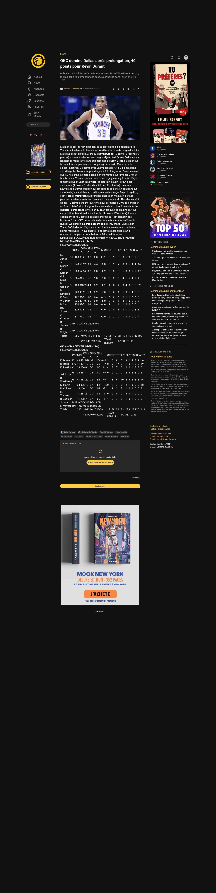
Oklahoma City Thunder (94, 436)
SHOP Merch (37, 114)
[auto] (172, 57)
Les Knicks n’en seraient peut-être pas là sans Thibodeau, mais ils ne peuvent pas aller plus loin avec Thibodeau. (170, 317)
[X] (138, 89)
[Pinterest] (123, 89)
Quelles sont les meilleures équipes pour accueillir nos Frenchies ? (170, 252)
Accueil (38, 76)
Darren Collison (66, 436)
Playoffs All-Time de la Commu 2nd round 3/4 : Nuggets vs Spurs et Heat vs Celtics (170, 272)
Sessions (39, 100)
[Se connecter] (186, 57)
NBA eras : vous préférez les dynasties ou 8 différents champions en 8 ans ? (171, 265)
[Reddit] (128, 89)
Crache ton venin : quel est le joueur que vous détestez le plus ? (169, 324)
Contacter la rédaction (159, 426)
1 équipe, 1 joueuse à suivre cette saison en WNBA (171, 258)
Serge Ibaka (125, 436)
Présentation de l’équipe (160, 433)
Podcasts (39, 94)
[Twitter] (36, 135)
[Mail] (133, 89)
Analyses (39, 88)
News (37, 82)
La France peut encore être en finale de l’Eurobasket (169, 278)
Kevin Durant (79, 436)
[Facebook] (113, 89)
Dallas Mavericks (121, 432)
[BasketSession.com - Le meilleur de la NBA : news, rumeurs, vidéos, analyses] (38, 61)
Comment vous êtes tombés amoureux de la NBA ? (170, 308)
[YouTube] (46, 135)
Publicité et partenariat (160, 429)
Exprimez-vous (100, 486)
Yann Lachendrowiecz (74, 89)
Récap (63, 54)
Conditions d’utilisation (160, 436)
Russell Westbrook (111, 436)
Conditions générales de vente (163, 439)
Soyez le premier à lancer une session (100, 462)
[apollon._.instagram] (41, 135)
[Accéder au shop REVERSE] (179, 57)
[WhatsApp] (118, 89)
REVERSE (39, 106)
